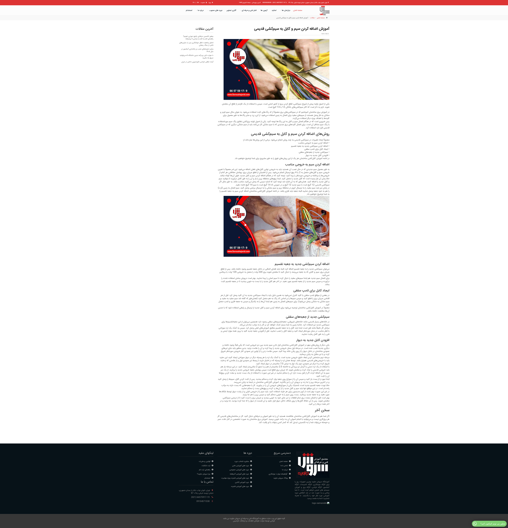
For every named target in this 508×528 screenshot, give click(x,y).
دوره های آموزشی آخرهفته (239, 474)
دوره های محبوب (215, 10)
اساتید (274, 10)
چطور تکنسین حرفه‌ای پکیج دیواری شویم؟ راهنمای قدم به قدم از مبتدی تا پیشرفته (198, 37)
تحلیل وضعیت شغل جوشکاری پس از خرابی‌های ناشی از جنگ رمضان (196, 44)
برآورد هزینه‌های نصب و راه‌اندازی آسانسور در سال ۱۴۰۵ (197, 50)
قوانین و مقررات (204, 461)
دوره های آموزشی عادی (240, 465)
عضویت (203, 3)
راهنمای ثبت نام (204, 469)
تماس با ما (284, 465)
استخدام (189, 10)
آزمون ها (264, 10)
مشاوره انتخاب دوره (242, 461)
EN (198, 3)
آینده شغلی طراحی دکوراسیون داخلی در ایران (197, 61)
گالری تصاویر (231, 10)
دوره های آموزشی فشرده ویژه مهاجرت (235, 478)
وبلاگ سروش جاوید (280, 478)
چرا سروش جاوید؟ (203, 474)
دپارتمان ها (286, 10)
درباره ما (201, 10)
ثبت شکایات (205, 465)
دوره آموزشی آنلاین (242, 482)
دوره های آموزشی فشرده (240, 486)
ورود (209, 3)
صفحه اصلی (297, 10)
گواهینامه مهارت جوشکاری (278, 474)
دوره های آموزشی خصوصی (239, 469)
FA (193, 3)
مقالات (312, 18)
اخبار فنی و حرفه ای (249, 10)
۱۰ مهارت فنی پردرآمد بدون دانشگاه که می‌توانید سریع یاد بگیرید (196, 56)
